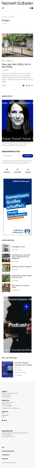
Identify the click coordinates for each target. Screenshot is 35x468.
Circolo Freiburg (6, 434)
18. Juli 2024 (5, 70)
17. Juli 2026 (15, 269)
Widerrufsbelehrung (8, 451)
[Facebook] (2, 420)
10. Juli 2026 (15, 249)
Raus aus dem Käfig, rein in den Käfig (16, 65)
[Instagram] (4, 420)
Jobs (3, 417)
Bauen (3, 60)
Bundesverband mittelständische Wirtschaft (14, 433)
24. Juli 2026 (15, 261)
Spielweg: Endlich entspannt (22, 266)
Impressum (5, 458)
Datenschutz (6, 455)
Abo (3, 413)
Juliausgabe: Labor (18, 247)
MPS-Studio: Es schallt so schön (21, 286)
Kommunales (9, 60)
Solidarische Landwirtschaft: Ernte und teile (22, 276)
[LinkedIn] (6, 420)
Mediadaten (5, 415)
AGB (3, 447)
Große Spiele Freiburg (8, 436)
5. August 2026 (15, 290)
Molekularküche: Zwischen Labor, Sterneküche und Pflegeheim (21, 256)
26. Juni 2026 (15, 280)
